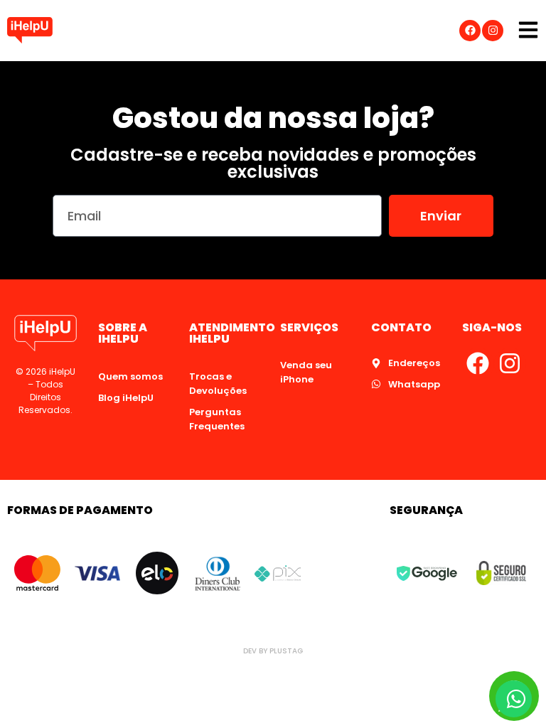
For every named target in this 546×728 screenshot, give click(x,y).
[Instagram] (492, 30)
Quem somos (130, 376)
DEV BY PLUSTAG (273, 651)
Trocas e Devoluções (218, 383)
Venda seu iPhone (306, 372)
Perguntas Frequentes (217, 419)
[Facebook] (470, 30)
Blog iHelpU (126, 398)
